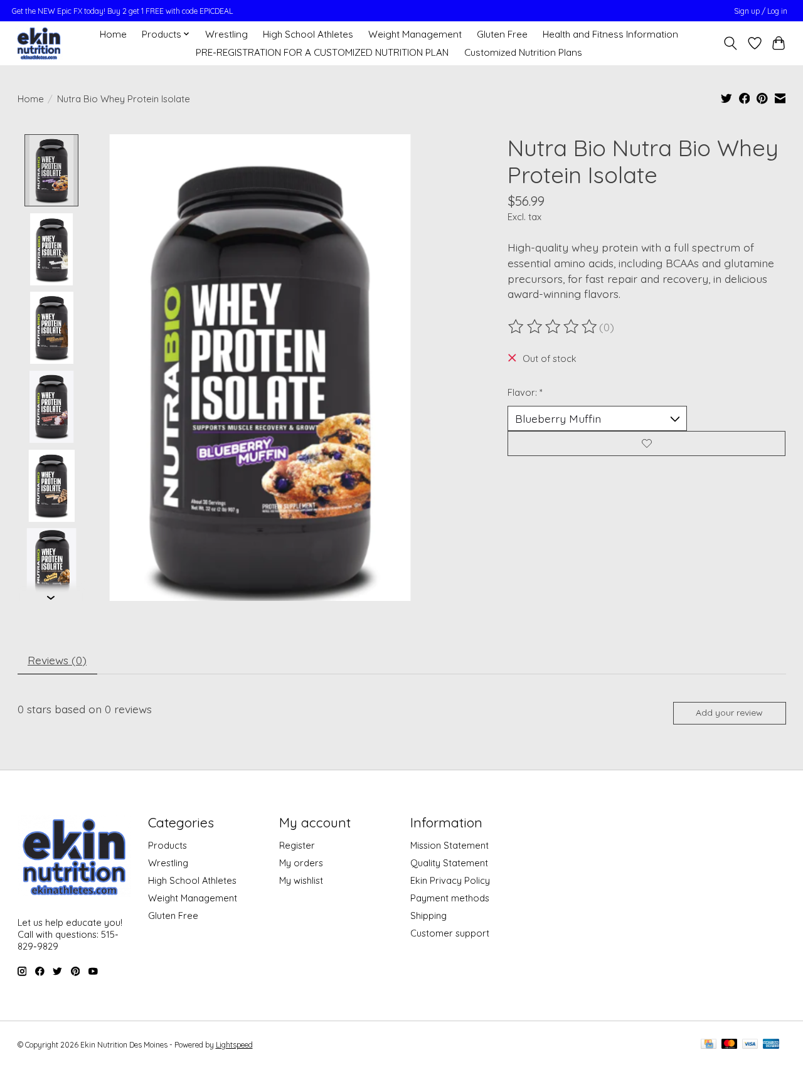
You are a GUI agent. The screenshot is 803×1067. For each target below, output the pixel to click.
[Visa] (750, 1045)
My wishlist (301, 880)
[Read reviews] (553, 327)
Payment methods (449, 898)
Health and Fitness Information (610, 34)
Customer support (449, 933)
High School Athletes (308, 34)
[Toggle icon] (730, 43)
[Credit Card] (708, 1045)
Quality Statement (449, 863)
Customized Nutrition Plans (523, 52)
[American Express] (771, 1045)
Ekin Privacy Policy (450, 880)
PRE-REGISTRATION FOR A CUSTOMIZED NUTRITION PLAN (322, 52)
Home (113, 34)
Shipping (428, 915)
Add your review (729, 712)
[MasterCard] (729, 1045)
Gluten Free (502, 34)
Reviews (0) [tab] (57, 660)
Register (297, 845)
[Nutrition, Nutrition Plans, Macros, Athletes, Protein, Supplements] (39, 43)
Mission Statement (449, 845)
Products (167, 845)
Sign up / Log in (760, 11)
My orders (301, 863)
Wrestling (226, 34)
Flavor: (525, 392)
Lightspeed (234, 1044)
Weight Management (415, 34)
